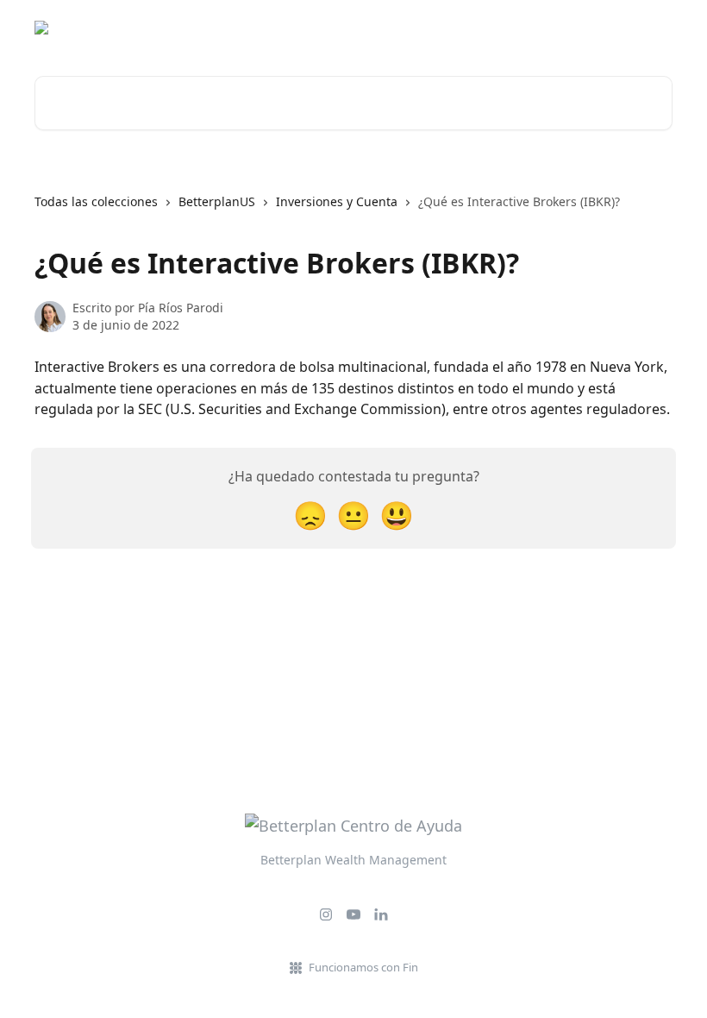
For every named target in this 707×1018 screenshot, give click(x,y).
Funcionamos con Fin (363, 967)
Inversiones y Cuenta (336, 201)
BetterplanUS (216, 201)
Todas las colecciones (96, 201)
